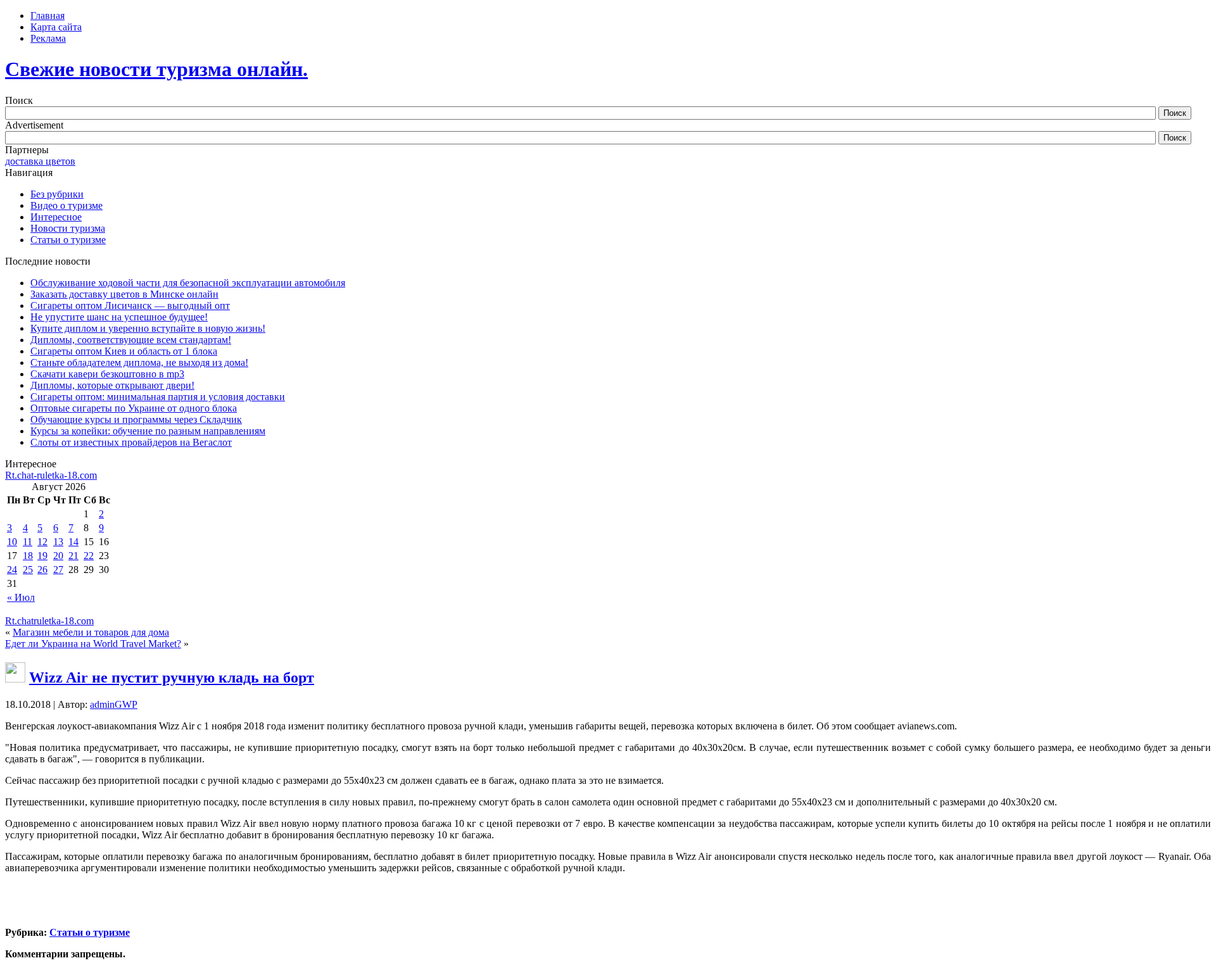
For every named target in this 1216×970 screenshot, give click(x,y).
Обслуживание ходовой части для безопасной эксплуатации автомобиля (187, 282)
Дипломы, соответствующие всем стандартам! (130, 339)
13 (58, 541)
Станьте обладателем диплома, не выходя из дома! (139, 362)
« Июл (21, 597)
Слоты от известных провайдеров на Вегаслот (131, 442)
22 (89, 555)
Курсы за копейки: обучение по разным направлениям (147, 430)
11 (27, 541)
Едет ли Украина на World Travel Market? (93, 643)
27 (58, 569)
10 (12, 541)
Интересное (56, 216)
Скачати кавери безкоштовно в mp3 (107, 373)
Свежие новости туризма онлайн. (156, 69)
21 (73, 555)
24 (12, 569)
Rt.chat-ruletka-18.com (51, 475)
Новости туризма (67, 228)
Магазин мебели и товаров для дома (91, 632)
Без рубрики (57, 194)
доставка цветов (40, 161)
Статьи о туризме (68, 239)
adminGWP (113, 704)
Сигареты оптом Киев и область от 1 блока (123, 351)
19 (42, 555)
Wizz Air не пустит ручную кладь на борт (171, 677)
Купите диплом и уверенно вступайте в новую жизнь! (147, 328)
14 (73, 541)
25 (28, 569)
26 (42, 569)
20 (58, 555)
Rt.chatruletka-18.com (49, 620)
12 (42, 541)
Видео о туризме (66, 205)
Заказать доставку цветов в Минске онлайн (124, 294)
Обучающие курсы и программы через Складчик (136, 419)
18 (28, 555)
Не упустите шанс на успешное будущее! (119, 317)
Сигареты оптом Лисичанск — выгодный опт (130, 305)
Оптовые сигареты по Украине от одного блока (133, 408)
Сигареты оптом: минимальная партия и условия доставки (157, 396)
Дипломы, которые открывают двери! (112, 385)
